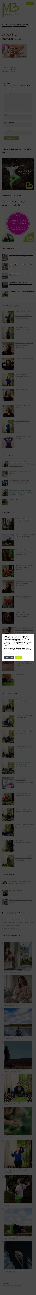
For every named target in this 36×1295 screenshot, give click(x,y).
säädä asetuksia (28, 649)
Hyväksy (18, 657)
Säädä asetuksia (9, 657)
